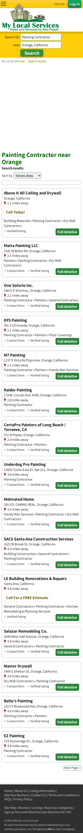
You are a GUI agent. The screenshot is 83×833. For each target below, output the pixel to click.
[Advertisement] (41, 107)
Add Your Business (16, 795)
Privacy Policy (22, 799)
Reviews (24, 808)
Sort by (7, 175)
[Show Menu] (3, 4)
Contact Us (38, 795)
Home (8, 791)
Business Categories (59, 808)
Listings (37, 808)
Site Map (10, 808)
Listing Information (42, 791)
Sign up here (12, 812)
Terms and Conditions (63, 795)
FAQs (7, 799)
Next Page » (72, 767)
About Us (21, 791)
